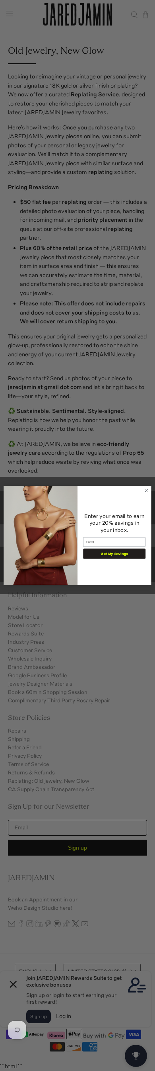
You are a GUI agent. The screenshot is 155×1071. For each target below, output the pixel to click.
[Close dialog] (146, 490)
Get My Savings (114, 553)
